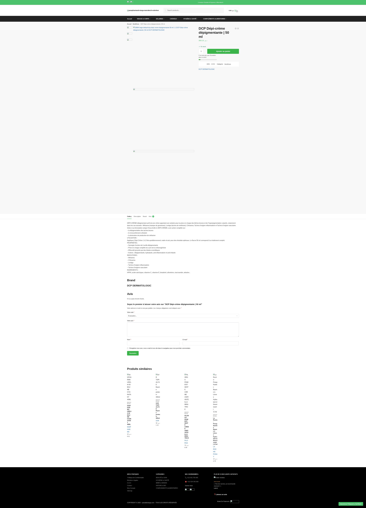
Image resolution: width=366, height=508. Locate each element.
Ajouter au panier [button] (129, 441)
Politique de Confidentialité (135, 477)
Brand (145, 216)
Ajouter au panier (223, 51)
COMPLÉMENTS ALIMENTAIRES (167, 488)
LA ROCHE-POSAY (215, 451)
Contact (129, 485)
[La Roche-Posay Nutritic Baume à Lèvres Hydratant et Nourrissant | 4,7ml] (215, 393)
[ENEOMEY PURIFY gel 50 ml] (236, 28)
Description (137, 216)
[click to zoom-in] (163, 56)
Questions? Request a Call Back (350, 504)
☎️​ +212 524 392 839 (191, 481)
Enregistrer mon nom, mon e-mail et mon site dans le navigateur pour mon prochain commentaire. (160, 348)
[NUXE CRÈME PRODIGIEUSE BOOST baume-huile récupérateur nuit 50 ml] (238, 28)
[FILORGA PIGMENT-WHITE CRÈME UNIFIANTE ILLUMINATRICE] (186, 392)
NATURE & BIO (161, 485)
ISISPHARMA (129, 429)
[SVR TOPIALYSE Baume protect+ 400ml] (158, 386)
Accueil (129, 24)
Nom (129, 339)
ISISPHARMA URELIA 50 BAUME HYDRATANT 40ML (129, 415)
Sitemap (129, 491)
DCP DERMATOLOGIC (207, 69)
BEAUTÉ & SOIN (161, 477)
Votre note (130, 312)
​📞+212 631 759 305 (191, 477)
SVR (157, 421)
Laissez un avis (221, 494)
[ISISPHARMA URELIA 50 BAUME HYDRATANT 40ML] (129, 387)
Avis (150, 216)
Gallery (129, 216)
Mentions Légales (132, 480)
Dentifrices (136, 24)
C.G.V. (129, 483)
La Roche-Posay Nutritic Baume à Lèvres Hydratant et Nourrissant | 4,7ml (215, 431)
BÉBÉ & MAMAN (161, 483)
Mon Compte (131, 488)
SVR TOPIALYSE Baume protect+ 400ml (158, 410)
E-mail (185, 339)
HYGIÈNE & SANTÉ (162, 480)
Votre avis (130, 320)
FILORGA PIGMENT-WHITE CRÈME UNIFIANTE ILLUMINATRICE (186, 427)
